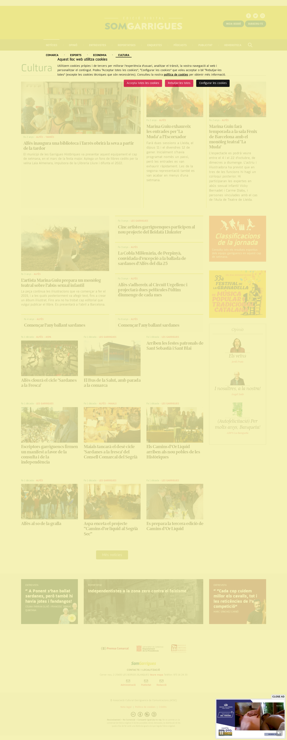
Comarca (52, 55)
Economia (99, 55)
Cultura (123, 55)
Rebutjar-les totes (179, 83)
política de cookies (176, 75)
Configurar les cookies (213, 83)
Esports (75, 55)
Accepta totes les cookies (143, 83)
